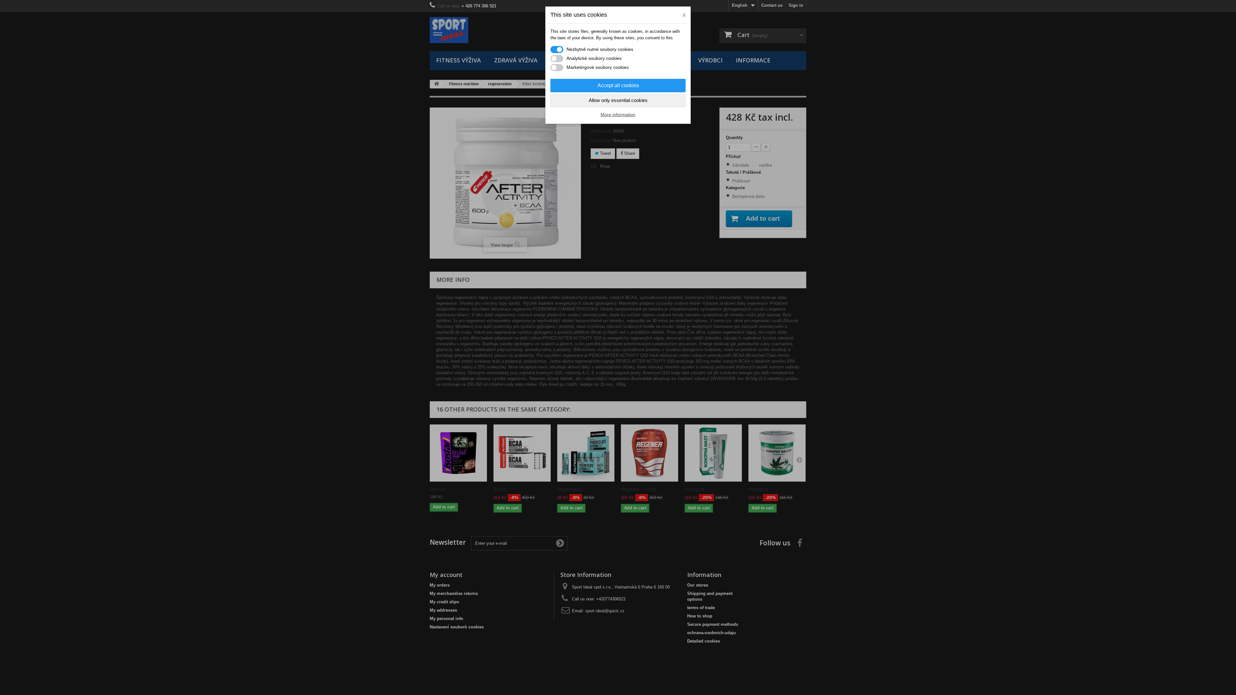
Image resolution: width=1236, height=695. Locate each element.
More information (618, 114)
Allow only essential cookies (618, 100)
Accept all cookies (618, 85)
